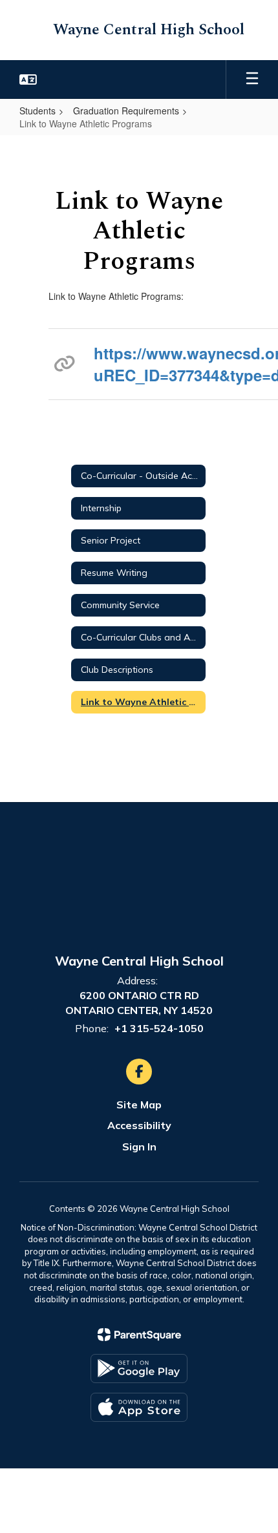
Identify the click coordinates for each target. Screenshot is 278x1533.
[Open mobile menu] (252, 79)
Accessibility (139, 1125)
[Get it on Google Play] (139, 1368)
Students (37, 110)
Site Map (139, 1104)
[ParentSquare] (139, 1334)
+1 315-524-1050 (159, 1028)
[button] (28, 79)
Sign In (139, 1146)
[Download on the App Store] (139, 1407)
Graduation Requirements (126, 110)
